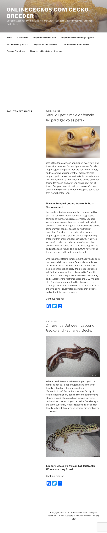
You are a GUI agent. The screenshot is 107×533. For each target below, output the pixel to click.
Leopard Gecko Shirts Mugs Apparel (77, 37)
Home (9, 37)
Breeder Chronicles (16, 51)
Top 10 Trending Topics (17, 44)
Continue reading (55, 299)
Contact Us (22, 37)
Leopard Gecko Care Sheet (45, 44)
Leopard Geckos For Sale (44, 37)
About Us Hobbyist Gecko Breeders (46, 51)
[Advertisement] (53, 76)
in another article (74, 265)
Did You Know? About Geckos (76, 44)
